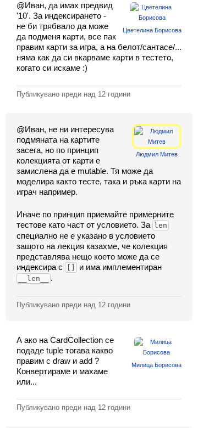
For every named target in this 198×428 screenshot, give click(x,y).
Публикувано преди (73, 94)
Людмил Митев (157, 154)
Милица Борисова (156, 365)
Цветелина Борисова (152, 30)
